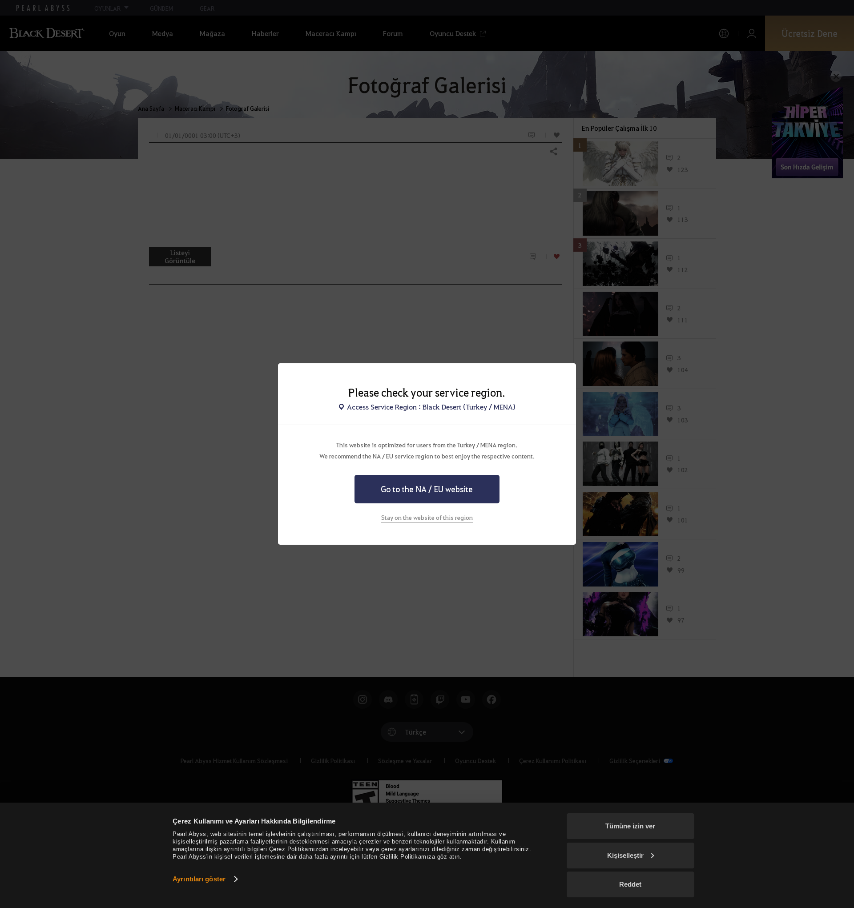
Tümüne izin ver (630, 826)
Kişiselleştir (625, 855)
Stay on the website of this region (427, 517)
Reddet (630, 884)
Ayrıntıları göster (199, 879)
